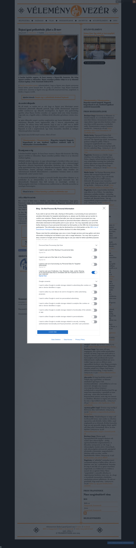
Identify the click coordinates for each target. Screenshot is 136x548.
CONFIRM (53, 332)
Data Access (68, 339)
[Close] (105, 209)
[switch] (94, 250)
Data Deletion (56, 339)
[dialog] (68, 274)
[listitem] (68, 245)
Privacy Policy (80, 339)
